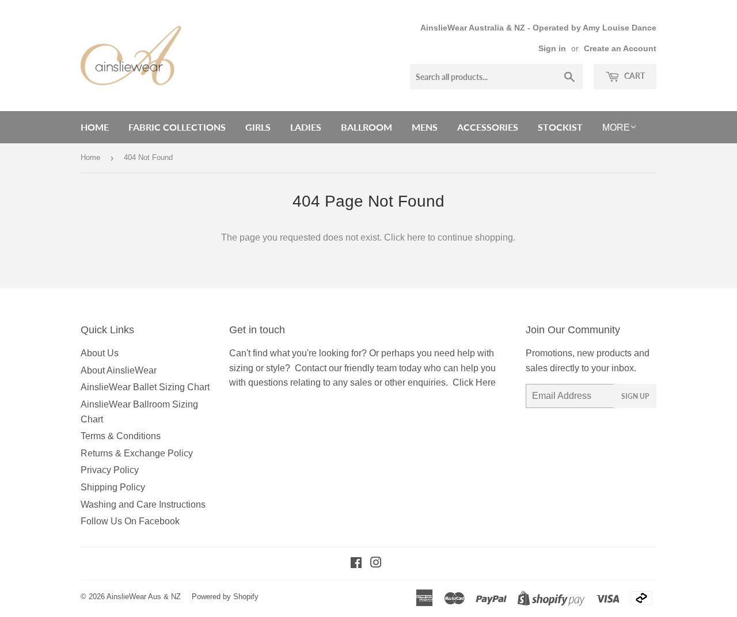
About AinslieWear (119, 370)
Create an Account (620, 48)
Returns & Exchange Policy (137, 453)
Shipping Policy (113, 487)
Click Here (474, 382)
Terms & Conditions (121, 436)
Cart (633, 76)
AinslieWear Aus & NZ (144, 596)
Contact (310, 368)
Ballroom (366, 126)
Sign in (552, 48)
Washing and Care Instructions (143, 504)
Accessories (487, 126)
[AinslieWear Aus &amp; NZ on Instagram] (376, 564)
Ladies (305, 126)
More (616, 127)
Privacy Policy (110, 470)
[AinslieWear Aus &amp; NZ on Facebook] (356, 564)
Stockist (560, 126)
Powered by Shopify (225, 596)
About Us (100, 353)
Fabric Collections (177, 126)
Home (95, 126)
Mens (425, 126)
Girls (258, 126)
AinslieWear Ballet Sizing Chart (145, 387)
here (416, 237)
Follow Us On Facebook (130, 521)
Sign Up (635, 396)
